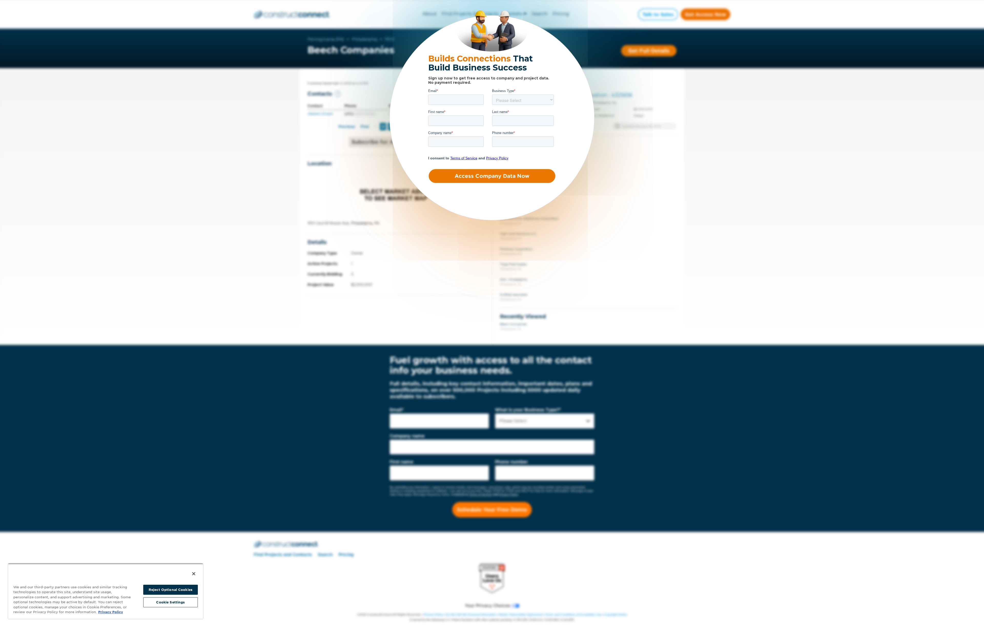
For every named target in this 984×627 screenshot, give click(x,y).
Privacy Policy (110, 612)
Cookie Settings (170, 602)
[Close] (193, 573)
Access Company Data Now (492, 176)
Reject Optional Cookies (170, 590)
